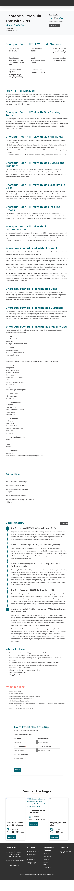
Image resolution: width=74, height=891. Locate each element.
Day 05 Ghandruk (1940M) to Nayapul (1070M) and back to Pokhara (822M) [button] (38, 610)
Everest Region (31, 854)
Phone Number (20, 746)
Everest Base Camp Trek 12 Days (37, 811)
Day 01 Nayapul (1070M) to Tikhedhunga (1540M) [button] (34, 528)
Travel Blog (46, 859)
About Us (46, 853)
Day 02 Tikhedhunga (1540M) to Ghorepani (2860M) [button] (35, 544)
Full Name (18, 738)
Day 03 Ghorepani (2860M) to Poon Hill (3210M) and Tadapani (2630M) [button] (35, 565)
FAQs (45, 865)
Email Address (43, 738)
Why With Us (47, 856)
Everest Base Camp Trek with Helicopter (15, 824)
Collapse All (64, 523)
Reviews (45, 862)
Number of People (44, 746)
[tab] (39, 527)
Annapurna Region (33, 851)
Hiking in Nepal (31, 863)
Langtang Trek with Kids (58, 824)
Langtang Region (32, 857)
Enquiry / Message (21, 755)
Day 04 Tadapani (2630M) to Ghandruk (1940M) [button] (33, 590)
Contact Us (47, 868)
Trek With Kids (31, 860)
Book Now (54, 26)
